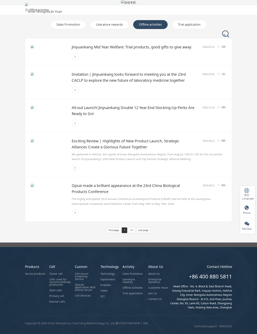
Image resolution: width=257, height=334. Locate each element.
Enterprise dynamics (154, 281)
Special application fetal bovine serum (85, 287)
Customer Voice (158, 287)
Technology (146, 8)
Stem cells (55, 290)
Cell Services (83, 295)
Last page (143, 230)
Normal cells (57, 301)
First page (114, 230)
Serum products (35, 273)
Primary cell (56, 296)
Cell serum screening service (81, 276)
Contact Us (155, 299)
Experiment (107, 279)
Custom (125, 8)
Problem (105, 285)
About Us (186, 8)
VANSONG (225, 326)
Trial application (189, 24)
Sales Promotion (68, 24)
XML (145, 323)
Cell (109, 8)
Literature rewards (109, 24)
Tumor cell (55, 273)
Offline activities (150, 24)
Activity (167, 8)
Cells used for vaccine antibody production (60, 282)
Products (92, 8)
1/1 (131, 230)
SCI (102, 296)
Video (103, 290)
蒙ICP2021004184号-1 (129, 323)
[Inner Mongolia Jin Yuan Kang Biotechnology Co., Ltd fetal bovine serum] (43, 8)
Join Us (152, 293)
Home (74, 8)
